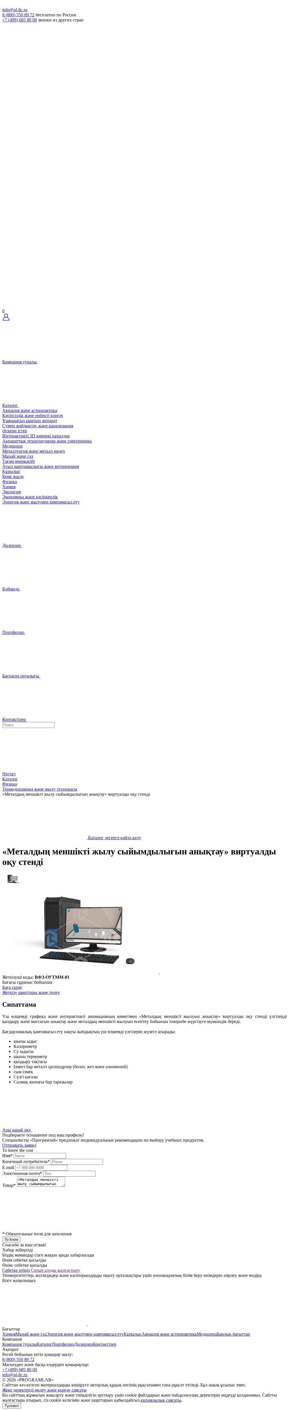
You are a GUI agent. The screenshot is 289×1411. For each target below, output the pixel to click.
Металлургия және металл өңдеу (33, 451)
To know (11, 1239)
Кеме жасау (13, 476)
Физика (9, 481)
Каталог (44, 1344)
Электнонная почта (22, 1173)
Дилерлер (83, 1344)
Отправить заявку (19, 1145)
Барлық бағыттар (233, 1334)
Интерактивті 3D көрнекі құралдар (36, 435)
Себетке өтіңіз (16, 1270)
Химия (9, 486)
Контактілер (104, 1344)
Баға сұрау (12, 987)
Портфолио (63, 1344)
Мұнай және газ (17, 456)
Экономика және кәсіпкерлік (30, 496)
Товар (9, 1185)
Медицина (12, 446)
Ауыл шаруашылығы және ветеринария (40, 466)
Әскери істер (14, 430)
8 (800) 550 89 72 (18, 14)
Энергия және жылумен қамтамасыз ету (41, 502)
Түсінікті (12, 1406)
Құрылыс (11, 471)
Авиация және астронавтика (29, 410)
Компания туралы (19, 1344)
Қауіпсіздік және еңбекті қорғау (32, 415)
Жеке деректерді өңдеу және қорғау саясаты (44, 1390)
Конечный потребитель (26, 1161)
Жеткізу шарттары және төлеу (31, 992)
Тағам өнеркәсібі (18, 461)
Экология (11, 491)
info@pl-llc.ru (14, 9)
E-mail (8, 1167)
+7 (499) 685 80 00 (19, 20)
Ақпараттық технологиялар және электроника (47, 441)
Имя (7, 1155)
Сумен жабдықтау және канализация (37, 425)
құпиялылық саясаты (161, 1400)
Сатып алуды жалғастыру (55, 1270)
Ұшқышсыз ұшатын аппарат (29, 420)
